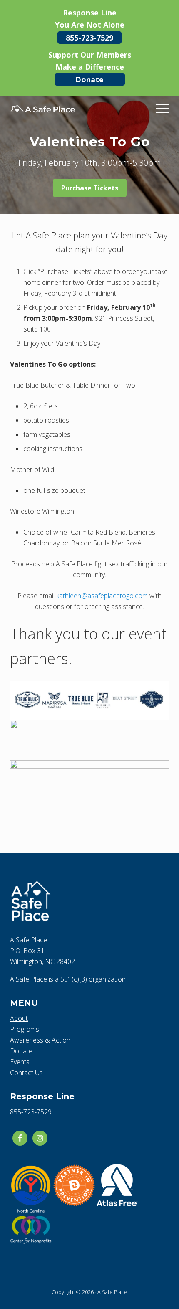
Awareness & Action (40, 1040)
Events (20, 1061)
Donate (89, 79)
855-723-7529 (89, 38)
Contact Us (26, 1072)
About (19, 1018)
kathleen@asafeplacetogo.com (102, 595)
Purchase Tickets (89, 188)
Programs (24, 1029)
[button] (162, 108)
